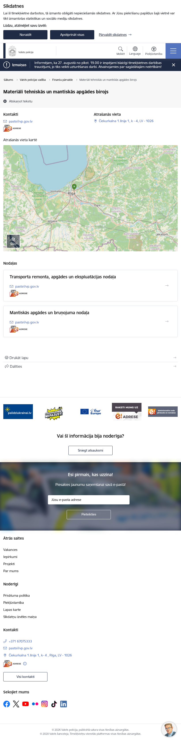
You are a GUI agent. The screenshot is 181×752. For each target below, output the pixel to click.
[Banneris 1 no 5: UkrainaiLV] (18, 411)
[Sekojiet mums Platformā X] (16, 704)
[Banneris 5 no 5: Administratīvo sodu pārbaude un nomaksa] (163, 411)
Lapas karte (12, 610)
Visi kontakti (25, 677)
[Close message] (173, 64)
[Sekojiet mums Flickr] (35, 703)
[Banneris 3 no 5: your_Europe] (90, 411)
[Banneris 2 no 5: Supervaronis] (54, 411)
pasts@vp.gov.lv (20, 121)
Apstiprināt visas (72, 35)
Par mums (11, 571)
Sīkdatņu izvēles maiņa (20, 617)
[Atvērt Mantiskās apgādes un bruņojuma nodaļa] (166, 321)
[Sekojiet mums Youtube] (25, 703)
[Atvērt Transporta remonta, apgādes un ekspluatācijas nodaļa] (166, 285)
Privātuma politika (16, 595)
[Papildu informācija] (24, 663)
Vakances (10, 550)
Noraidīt (25, 35)
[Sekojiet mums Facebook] (6, 704)
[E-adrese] (12, 128)
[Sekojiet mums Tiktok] (54, 704)
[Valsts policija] (21, 51)
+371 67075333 (20, 641)
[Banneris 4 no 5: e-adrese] (126, 411)
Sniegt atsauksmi (90, 450)
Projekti (9, 564)
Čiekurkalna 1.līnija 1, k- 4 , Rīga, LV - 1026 (40, 655)
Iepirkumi (10, 557)
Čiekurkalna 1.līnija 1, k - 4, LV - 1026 (126, 121)
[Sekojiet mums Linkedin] (63, 704)
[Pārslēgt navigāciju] (173, 51)
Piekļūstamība (13, 602)
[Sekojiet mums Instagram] (44, 704)
